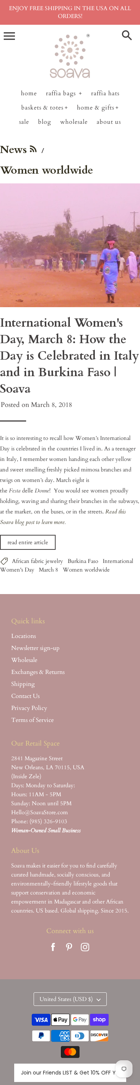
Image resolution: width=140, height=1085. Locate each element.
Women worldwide (86, 569)
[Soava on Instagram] (85, 952)
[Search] (127, 36)
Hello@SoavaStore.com (39, 812)
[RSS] (33, 151)
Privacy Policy (29, 708)
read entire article (27, 542)
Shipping (23, 684)
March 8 (48, 569)
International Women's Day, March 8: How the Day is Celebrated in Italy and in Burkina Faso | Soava (69, 356)
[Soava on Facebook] (53, 952)
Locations (23, 636)
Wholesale (24, 660)
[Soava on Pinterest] (69, 952)
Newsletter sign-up (35, 648)
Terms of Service (32, 720)
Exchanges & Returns (38, 672)
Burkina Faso (83, 561)
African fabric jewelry (37, 561)
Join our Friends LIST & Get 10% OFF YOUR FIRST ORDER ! (70, 1072)
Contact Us (25, 696)
